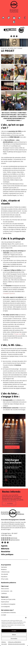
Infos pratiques (7, 554)
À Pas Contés (4, 579)
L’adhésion (4, 593)
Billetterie (5, 548)
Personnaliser (14, 638)
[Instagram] (16, 36)
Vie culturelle (4, 574)
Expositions (4, 576)
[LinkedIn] (14, 36)
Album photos (5, 588)
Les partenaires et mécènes (8, 612)
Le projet (3, 615)
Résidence (4, 569)
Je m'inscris (10, 503)
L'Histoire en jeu (5, 572)
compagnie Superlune (9, 293)
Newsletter (5, 551)
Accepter (14, 631)
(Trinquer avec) (17, 334)
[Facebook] (11, 36)
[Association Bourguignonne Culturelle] (14, 6)
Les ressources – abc (6, 591)
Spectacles (4, 567)
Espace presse (5, 601)
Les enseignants (5, 606)
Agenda (4, 546)
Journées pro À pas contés (8, 599)
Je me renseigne (12, 447)
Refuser (14, 634)
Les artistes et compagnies (8, 604)
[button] (26, 617)
